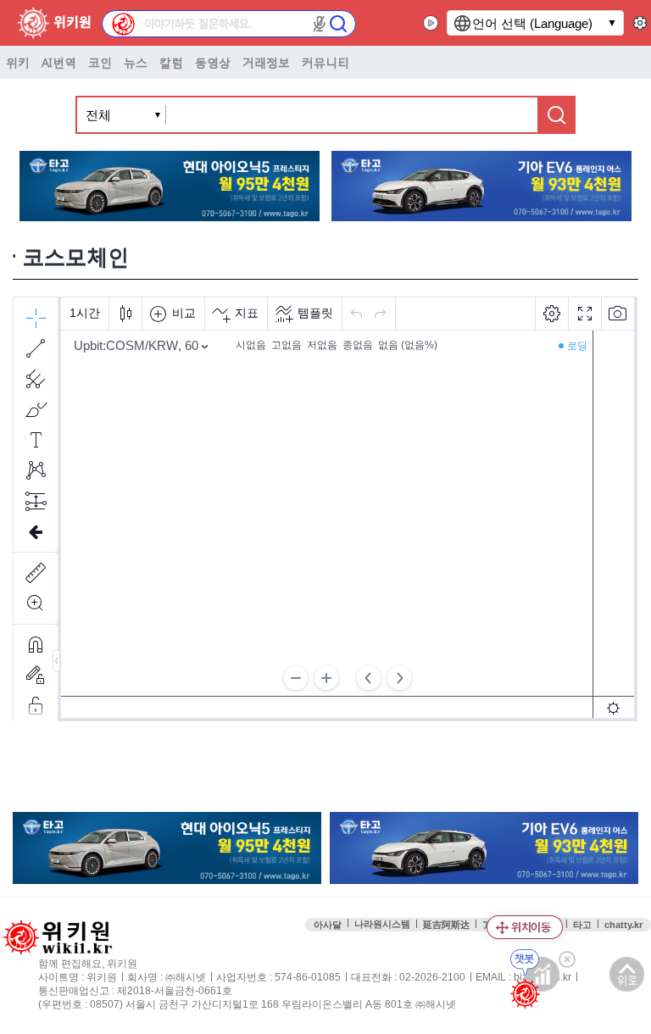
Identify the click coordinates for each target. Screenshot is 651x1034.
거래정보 (266, 61)
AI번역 (59, 61)
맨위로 (626, 974)
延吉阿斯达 (446, 925)
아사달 (328, 925)
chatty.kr (623, 925)
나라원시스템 (382, 924)
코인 (100, 61)
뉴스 (135, 61)
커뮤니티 (325, 61)
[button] (319, 23)
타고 (582, 925)
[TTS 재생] (431, 22)
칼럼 (171, 61)
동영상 (213, 61)
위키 (18, 61)
